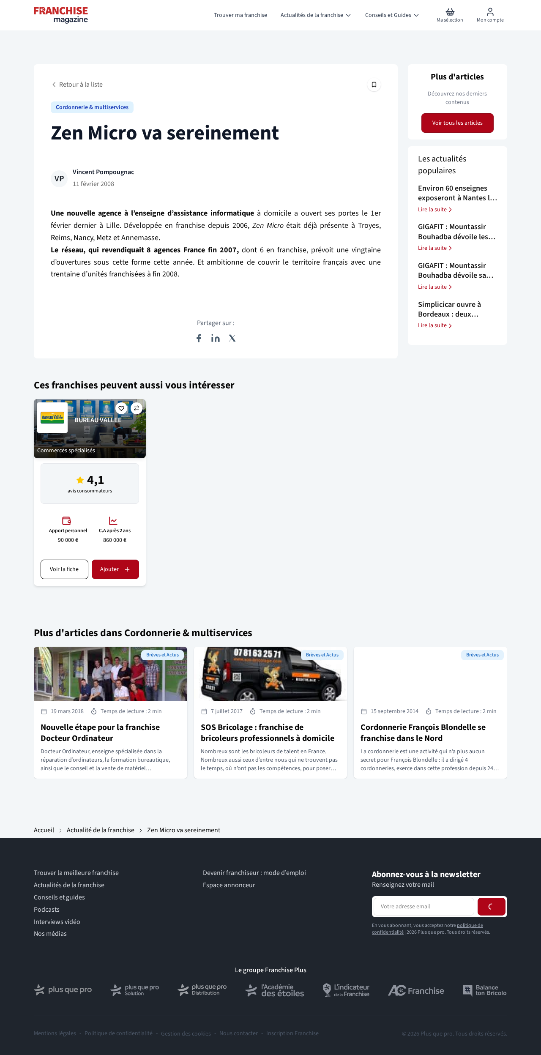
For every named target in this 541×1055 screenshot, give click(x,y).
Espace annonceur (229, 885)
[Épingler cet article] (374, 84)
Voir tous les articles (457, 123)
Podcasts (47, 909)
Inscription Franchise (292, 1034)
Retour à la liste (81, 84)
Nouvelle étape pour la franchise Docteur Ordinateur (100, 733)
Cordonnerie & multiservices (92, 107)
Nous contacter (238, 1034)
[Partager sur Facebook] (198, 338)
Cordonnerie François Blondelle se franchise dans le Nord (423, 733)
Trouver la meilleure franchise (76, 873)
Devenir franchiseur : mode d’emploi (254, 873)
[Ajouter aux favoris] (121, 408)
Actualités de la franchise (69, 885)
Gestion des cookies (186, 1034)
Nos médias (50, 933)
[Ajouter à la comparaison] (136, 408)
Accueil (44, 830)
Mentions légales (55, 1034)
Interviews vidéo (57, 922)
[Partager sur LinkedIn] (215, 338)
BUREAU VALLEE (98, 420)
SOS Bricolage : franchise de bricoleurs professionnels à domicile (267, 733)
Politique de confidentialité (119, 1034)
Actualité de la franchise (100, 830)
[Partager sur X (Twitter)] (232, 338)
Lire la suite (432, 209)
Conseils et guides (59, 897)
